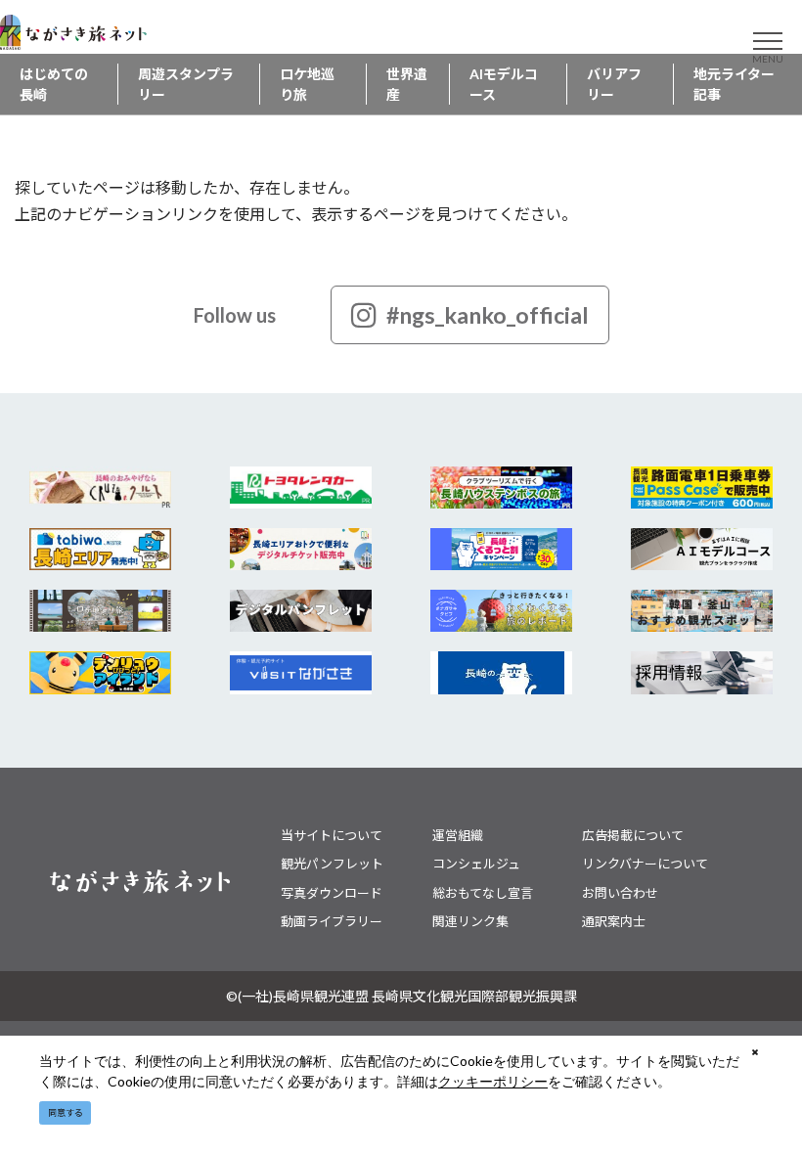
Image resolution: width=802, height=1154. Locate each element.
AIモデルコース (503, 84)
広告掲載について (633, 835)
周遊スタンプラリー (186, 84)
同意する (65, 1112)
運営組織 (457, 835)
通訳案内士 (614, 921)
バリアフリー (614, 84)
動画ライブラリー (331, 921)
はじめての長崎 (54, 84)
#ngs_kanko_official (487, 315)
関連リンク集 (470, 921)
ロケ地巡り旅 (307, 84)
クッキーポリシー (493, 1081)
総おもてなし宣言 (482, 893)
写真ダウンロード (331, 893)
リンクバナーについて (645, 863)
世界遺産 (406, 84)
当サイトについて (331, 835)
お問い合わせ (620, 893)
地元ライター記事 (734, 84)
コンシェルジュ (476, 863)
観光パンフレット (332, 863)
